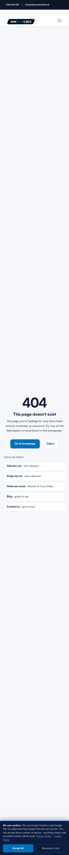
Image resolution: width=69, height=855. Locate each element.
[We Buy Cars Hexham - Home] (22, 20)
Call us (50, 444)
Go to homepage (25, 444)
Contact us (21, 507)
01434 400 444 (12, 5)
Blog (18, 496)
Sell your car (23, 466)
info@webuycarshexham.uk (37, 5)
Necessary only (50, 848)
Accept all (18, 848)
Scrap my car (24, 476)
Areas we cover (30, 486)
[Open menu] (59, 20)
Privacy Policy (44, 836)
